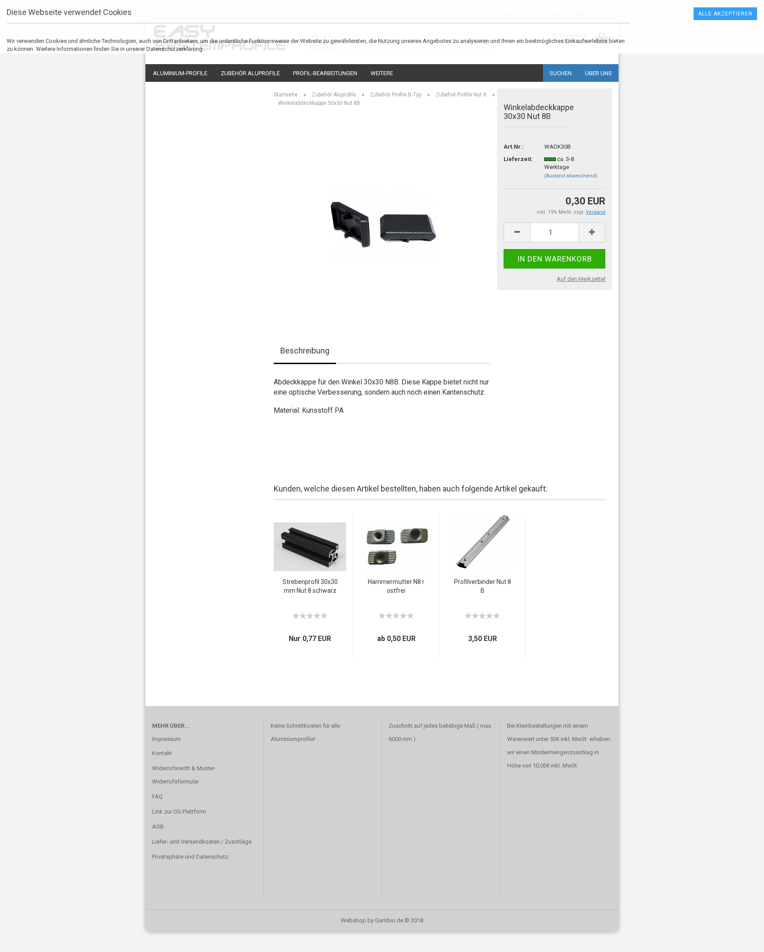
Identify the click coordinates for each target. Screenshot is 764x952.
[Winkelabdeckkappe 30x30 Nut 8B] (382, 213)
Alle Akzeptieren (725, 14)
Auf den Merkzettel (581, 279)
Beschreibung (304, 350)
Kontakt (162, 753)
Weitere (382, 73)
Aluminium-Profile (180, 73)
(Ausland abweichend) (570, 176)
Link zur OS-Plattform (179, 811)
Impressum (166, 739)
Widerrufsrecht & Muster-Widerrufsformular (184, 775)
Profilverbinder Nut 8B (482, 586)
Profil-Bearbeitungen (325, 73)
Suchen (561, 73)
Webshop (353, 920)
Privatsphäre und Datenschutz (190, 856)
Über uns (598, 73)
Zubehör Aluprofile (250, 73)
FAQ (157, 796)
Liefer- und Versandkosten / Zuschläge (202, 841)
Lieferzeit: (517, 159)
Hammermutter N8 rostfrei (396, 586)
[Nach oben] (739, 939)
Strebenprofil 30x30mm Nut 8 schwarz (310, 586)
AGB (158, 826)
